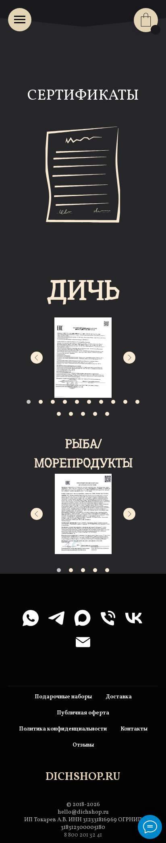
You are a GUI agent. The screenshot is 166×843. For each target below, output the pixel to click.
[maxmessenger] (82, 618)
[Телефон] (108, 618)
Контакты (133, 729)
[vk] (134, 618)
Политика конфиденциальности (63, 729)
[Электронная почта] (83, 642)
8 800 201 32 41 (83, 835)
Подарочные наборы (63, 697)
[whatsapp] (31, 618)
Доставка (119, 697)
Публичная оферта (83, 713)
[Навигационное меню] (19, 20)
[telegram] (56, 618)
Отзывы (83, 745)
